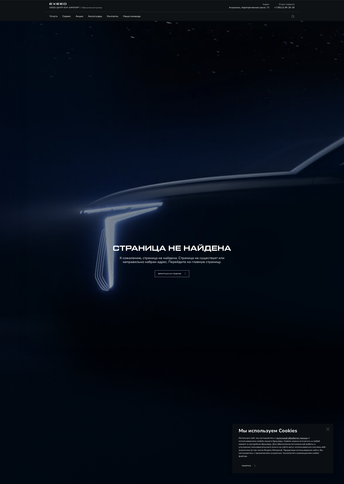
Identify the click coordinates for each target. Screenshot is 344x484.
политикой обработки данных (292, 438)
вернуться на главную (169, 274)
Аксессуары (95, 16)
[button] (328, 429)
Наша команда (131, 16)
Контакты (112, 16)
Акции (79, 16)
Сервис (66, 16)
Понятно (246, 466)
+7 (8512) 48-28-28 (284, 7)
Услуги (53, 16)
